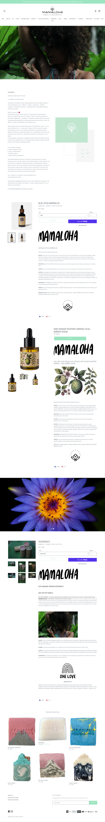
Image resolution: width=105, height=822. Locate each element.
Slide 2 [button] (53, 528)
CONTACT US (10, 795)
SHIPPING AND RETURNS (13, 797)
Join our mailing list (56, 795)
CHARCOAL (80, 18)
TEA (13, 18)
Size (40, 212)
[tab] (51, 528)
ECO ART (17, 18)
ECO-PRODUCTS (72, 18)
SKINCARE (33, 18)
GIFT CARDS (96, 18)
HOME (3, 18)
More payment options (83, 225)
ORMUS (65, 18)
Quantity (91, 212)
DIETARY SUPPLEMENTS (43, 18)
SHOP (102, 18)
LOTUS (59, 18)
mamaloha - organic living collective (17, 816)
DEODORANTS (54, 18)
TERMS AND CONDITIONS (13, 800)
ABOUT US (8, 18)
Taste (40, 550)
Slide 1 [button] (51, 528)
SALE (52, 20)
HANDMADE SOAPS (25, 18)
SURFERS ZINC (89, 18)
